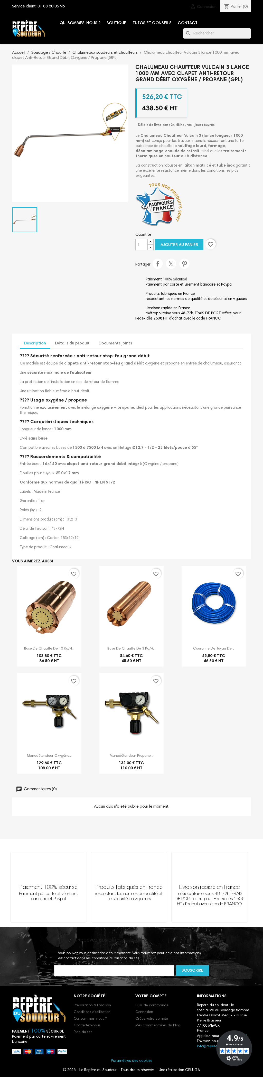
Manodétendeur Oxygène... (49, 756)
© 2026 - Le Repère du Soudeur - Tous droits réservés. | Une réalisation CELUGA (131, 1070)
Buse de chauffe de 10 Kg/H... (49, 649)
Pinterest (184, 264)
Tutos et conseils (152, 23)
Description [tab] (35, 343)
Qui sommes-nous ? (80, 23)
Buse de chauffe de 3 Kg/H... (131, 649)
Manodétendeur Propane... (131, 756)
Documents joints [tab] (115, 343)
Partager (158, 264)
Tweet (171, 264)
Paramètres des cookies (131, 1061)
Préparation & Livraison (92, 1005)
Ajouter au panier (179, 245)
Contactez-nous (87, 1025)
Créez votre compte (151, 1019)
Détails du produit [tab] (72, 343)
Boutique (116, 23)
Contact (188, 23)
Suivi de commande (151, 1005)
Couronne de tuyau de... (213, 649)
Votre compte (151, 996)
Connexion (144, 1012)
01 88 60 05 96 (51, 6)
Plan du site (83, 1032)
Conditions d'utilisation (92, 1012)
